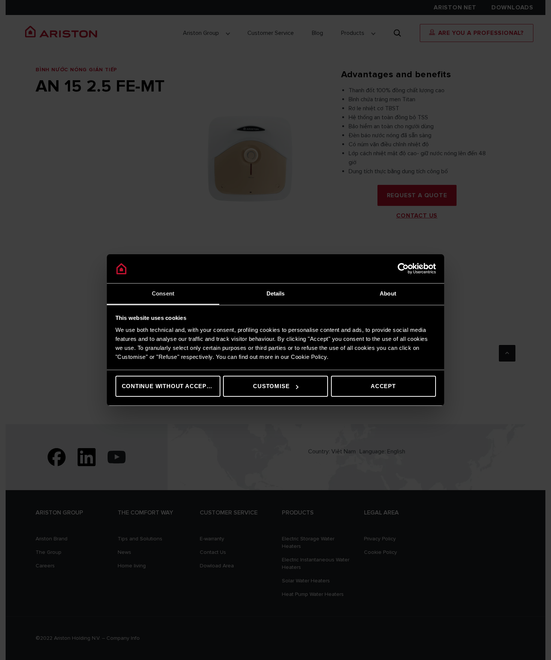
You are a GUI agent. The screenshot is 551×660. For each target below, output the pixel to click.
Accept (383, 386)
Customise (271, 386)
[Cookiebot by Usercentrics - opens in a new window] (403, 268)
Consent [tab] (163, 293)
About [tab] (388, 293)
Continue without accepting (171, 386)
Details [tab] (276, 293)
